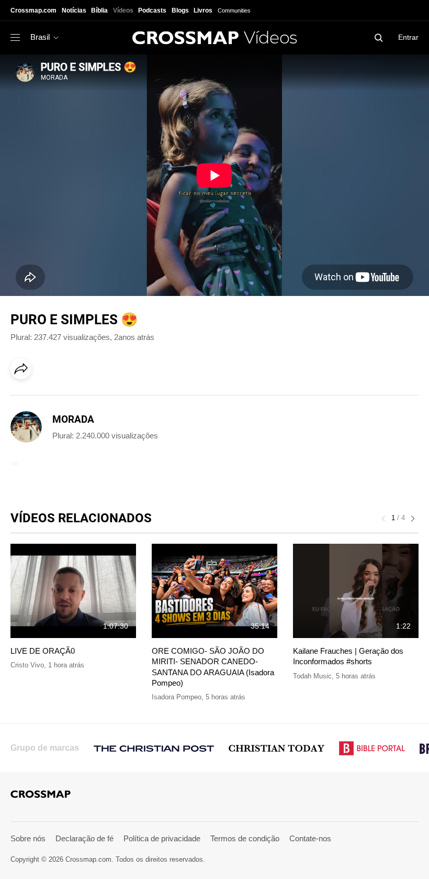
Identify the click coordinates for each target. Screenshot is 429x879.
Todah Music (312, 676)
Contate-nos (310, 838)
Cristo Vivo (27, 665)
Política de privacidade (161, 838)
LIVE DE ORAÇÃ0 (42, 650)
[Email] (88, 398)
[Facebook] (24, 398)
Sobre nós (28, 838)
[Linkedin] (45, 398)
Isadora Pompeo (176, 697)
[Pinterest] (67, 398)
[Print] (109, 398)
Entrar (408, 37)
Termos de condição (244, 838)
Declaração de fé (84, 838)
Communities (234, 10)
